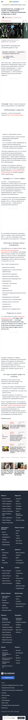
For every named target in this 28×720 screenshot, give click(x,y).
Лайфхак (18, 583)
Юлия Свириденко (7, 642)
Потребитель (19, 573)
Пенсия (3, 647)
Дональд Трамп (6, 622)
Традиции (18, 624)
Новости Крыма (6, 520)
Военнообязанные (21, 603)
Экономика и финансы (4, 528)
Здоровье (18, 549)
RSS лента (5, 707)
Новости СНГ (5, 578)
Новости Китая (6, 580)
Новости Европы (6, 570)
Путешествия (19, 578)
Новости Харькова (7, 501)
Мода (17, 575)
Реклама (4, 692)
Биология (4, 557)
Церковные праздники (19, 619)
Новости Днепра (6, 503)
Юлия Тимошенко (7, 637)
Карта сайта (5, 702)
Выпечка (18, 650)
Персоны (3, 615)
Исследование (20, 562)
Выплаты (18, 503)
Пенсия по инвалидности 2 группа (6, 654)
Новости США (6, 573)
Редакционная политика (8, 687)
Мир (2, 567)
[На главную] (14, 1)
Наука (3, 549)
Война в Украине (6, 593)
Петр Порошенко (6, 634)
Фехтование (19, 543)
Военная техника (6, 610)
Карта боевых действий (6, 597)
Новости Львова (6, 508)
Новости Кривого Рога (6, 514)
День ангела (19, 629)
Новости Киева (6, 498)
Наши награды (6, 695)
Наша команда (6, 700)
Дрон (3, 560)
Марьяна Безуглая (7, 639)
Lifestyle (17, 567)
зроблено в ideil (5, 715)
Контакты (4, 697)
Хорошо (21, 718)
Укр (26, 1)
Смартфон (5, 562)
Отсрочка (18, 601)
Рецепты (17, 647)
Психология (19, 560)
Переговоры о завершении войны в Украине (14, 4)
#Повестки (23, 457)
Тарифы (4, 539)
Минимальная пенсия (6, 662)
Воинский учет (20, 606)
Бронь (17, 599)
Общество (18, 495)
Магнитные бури (20, 585)
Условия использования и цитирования (12, 690)
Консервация (19, 653)
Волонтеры (5, 607)
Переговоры (5, 602)
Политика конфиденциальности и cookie (12, 685)
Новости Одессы (6, 506)
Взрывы (4, 600)
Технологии (5, 552)
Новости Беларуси (7, 583)
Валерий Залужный (7, 629)
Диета (17, 557)
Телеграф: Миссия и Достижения (10, 705)
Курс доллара (5, 542)
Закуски (18, 663)
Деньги (4, 532)
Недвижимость (6, 537)
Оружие (4, 605)
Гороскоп (18, 570)
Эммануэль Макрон (7, 627)
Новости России (6, 575)
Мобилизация (19, 593)
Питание (18, 555)
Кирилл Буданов (6, 632)
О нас (3, 682)
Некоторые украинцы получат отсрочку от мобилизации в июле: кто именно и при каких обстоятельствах (17, 438)
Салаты (18, 660)
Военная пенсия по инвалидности (7, 659)
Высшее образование (19, 514)
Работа (18, 501)
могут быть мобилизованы (15, 115)
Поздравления (20, 588)
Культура (18, 580)
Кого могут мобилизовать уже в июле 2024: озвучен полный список (17, 426)
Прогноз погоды (20, 520)
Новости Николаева (7, 522)
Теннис (18, 535)
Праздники (18, 615)
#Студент (7, 457)
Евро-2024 (19, 540)
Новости (3, 495)
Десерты (18, 657)
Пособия (18, 517)
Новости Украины (12, 423)
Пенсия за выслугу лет (7, 666)
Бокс (17, 533)
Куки (13, 718)
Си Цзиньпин (5, 624)
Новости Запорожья (7, 511)
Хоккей (18, 538)
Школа (17, 511)
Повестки (18, 596)
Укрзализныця (6, 544)
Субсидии (18, 506)
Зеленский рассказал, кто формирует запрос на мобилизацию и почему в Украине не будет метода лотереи (17, 449)
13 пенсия (5, 650)
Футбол (18, 530)
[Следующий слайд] (26, 5)
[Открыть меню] (2, 1)
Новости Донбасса (7, 517)
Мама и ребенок (20, 552)
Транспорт (5, 534)
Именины (18, 632)
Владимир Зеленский (5, 619)
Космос (4, 555)
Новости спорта (19, 527)
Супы (17, 655)
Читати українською (6, 20)
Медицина (18, 508)
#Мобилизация (15, 457)
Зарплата (18, 498)
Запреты (18, 627)
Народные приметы (21, 622)
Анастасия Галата (8, 17)
